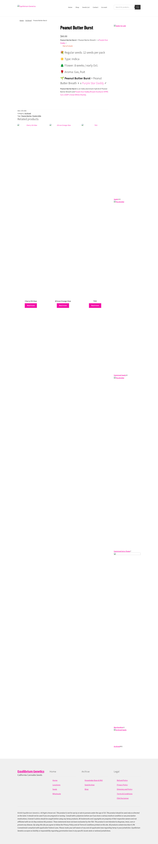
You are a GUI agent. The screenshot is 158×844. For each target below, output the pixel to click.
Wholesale (57, 794)
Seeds (55, 789)
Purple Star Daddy (93, 83)
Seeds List (86, 7)
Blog (86, 789)
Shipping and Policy (124, 789)
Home (70, 7)
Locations (56, 785)
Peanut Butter (26, 116)
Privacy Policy (122, 785)
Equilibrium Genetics (30, 771)
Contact (95, 7)
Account (104, 7)
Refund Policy (122, 780)
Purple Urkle (36, 116)
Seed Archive (89, 785)
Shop (77, 7)
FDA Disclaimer (123, 798)
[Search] (138, 7)
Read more (31, 305)
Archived (28, 20)
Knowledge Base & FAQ (94, 780)
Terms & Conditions (124, 794)
